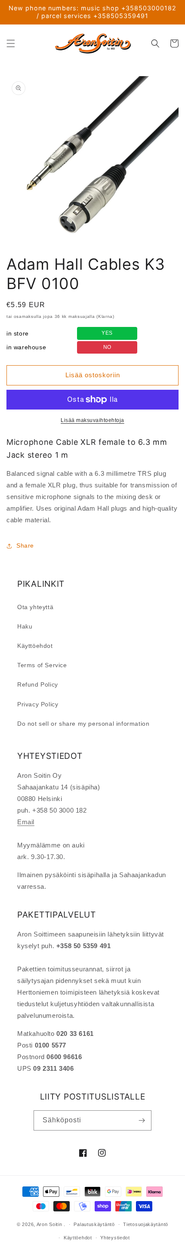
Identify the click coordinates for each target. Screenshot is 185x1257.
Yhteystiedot (115, 1237)
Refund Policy (37, 684)
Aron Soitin (49, 1224)
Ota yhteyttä (35, 607)
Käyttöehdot (35, 645)
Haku (24, 626)
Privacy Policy (37, 704)
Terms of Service (42, 665)
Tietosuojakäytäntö (145, 1224)
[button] (10, 43)
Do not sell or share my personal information (83, 723)
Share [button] (25, 545)
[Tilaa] (141, 1120)
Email (25, 822)
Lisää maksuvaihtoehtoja (92, 420)
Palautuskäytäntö (94, 1224)
